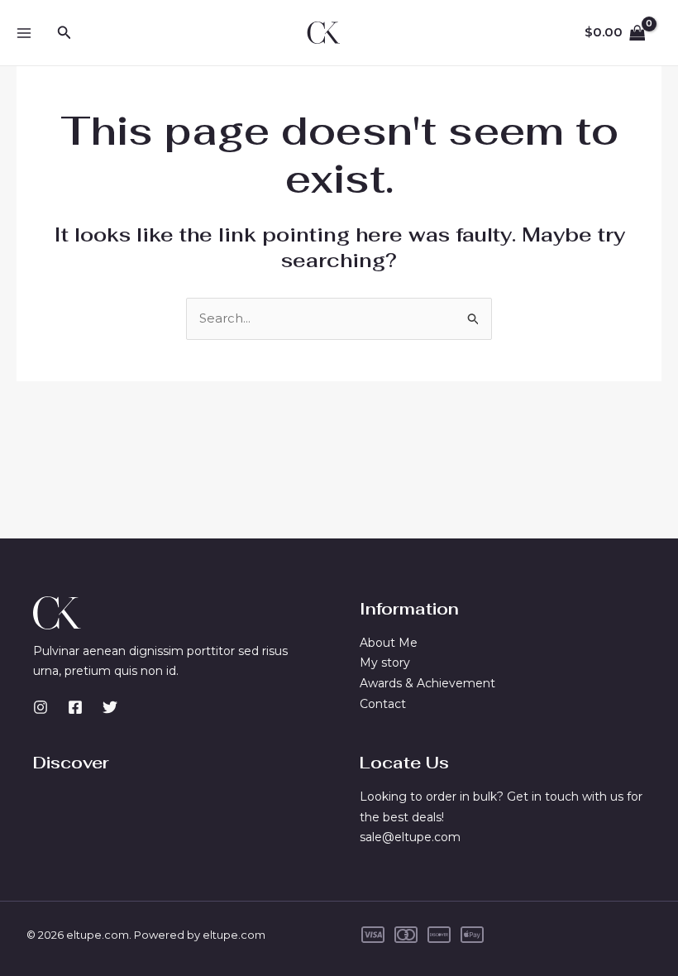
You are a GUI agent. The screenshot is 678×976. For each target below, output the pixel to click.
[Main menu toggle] (24, 33)
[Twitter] (110, 707)
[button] (64, 33)
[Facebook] (75, 707)
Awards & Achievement (427, 683)
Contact (383, 703)
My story (385, 662)
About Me (389, 642)
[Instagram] (40, 707)
